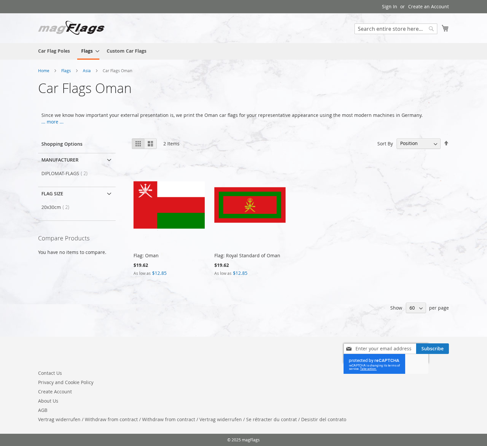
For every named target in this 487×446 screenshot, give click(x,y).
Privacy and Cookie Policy (65, 382)
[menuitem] (54, 51)
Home (44, 70)
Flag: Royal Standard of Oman (247, 255)
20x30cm (57, 207)
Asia (87, 70)
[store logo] (71, 28)
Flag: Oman (146, 255)
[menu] (243, 51)
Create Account (55, 391)
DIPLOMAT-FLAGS (66, 173)
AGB (42, 410)
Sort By (385, 143)
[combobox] (395, 29)
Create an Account (428, 6)
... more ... (52, 122)
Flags (66, 70)
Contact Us (50, 373)
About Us (48, 401)
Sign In (389, 6)
